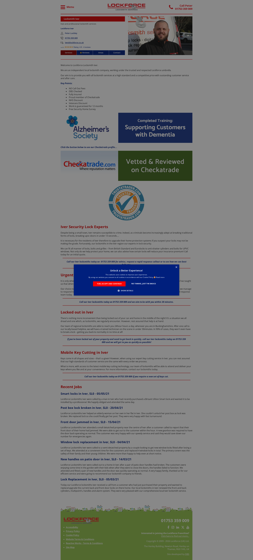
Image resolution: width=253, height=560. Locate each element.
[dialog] (126, 279)
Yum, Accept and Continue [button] (109, 284)
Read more (160, 277)
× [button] (176, 267)
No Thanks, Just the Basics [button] (143, 284)
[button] (126, 290)
